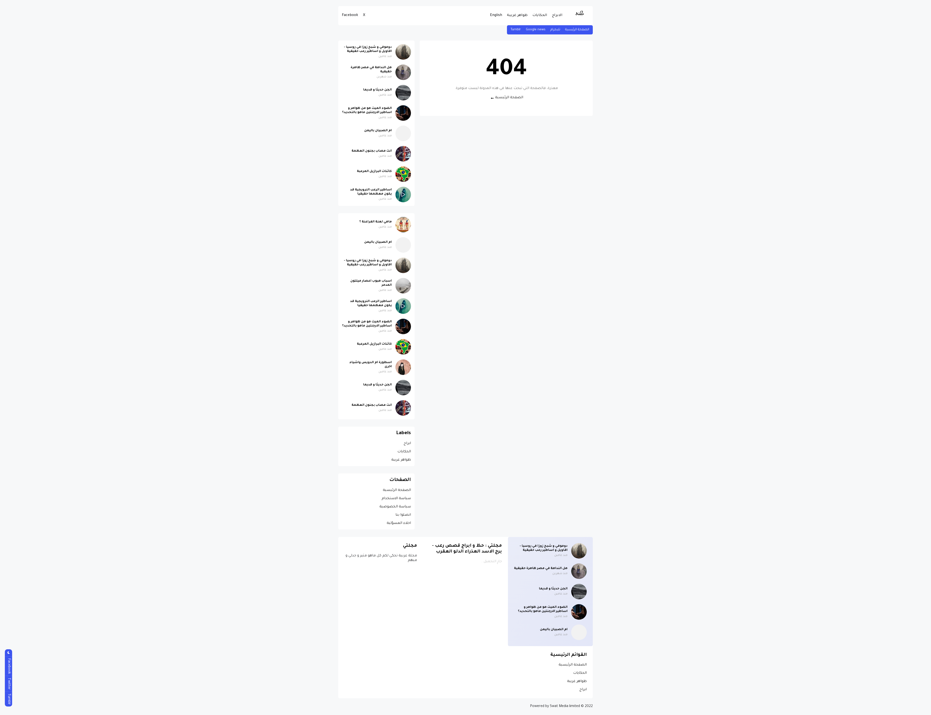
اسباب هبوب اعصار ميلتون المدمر (371, 283)
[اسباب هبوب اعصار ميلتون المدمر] (403, 285)
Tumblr (516, 30)
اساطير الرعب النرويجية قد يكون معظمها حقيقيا (371, 192)
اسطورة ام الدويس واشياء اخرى (370, 364)
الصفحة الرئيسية (577, 30)
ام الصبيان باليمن (378, 130)
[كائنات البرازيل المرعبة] (403, 174)
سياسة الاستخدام (396, 499)
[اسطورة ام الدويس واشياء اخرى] (403, 367)
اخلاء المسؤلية (399, 523)
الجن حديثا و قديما (377, 90)
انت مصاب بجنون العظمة (372, 151)
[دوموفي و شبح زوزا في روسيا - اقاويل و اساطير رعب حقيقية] (403, 52)
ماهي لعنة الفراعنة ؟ (375, 222)
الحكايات (539, 15)
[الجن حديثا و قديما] (403, 92)
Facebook (350, 15)
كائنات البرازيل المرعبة (374, 171)
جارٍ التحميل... (491, 562)
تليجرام (555, 30)
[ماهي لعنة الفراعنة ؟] (403, 224)
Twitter (9, 684)
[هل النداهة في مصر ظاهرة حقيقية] (403, 72)
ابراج (407, 444)
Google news (536, 30)
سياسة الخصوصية (395, 507)
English (496, 15)
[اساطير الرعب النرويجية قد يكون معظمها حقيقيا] (403, 194)
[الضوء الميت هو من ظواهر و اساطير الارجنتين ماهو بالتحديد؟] (403, 113)
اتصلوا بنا (403, 515)
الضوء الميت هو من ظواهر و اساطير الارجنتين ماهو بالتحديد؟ (367, 110)
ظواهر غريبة (517, 15)
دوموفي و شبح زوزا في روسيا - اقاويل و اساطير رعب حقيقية (368, 49)
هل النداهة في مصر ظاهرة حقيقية (371, 69)
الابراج (557, 15)
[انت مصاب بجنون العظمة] (403, 154)
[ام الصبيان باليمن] (403, 133)
